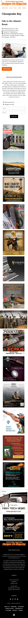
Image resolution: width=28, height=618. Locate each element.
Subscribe (14, 116)
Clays (10, 8)
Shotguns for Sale (9, 104)
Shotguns (5, 8)
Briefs (24, 8)
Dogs (15, 8)
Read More (6, 69)
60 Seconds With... (9, 102)
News (19, 8)
